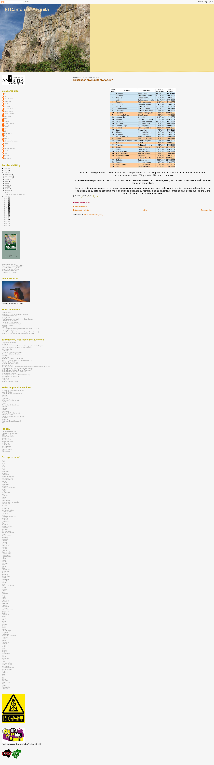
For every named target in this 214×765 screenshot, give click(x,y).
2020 (6, 202)
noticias (4, 619)
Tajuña (4, 679)
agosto (7, 179)
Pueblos (4, 647)
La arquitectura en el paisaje (11, 324)
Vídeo (4, 685)
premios (4, 643)
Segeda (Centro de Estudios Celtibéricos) (16, 375)
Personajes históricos (9, 635)
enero (7, 192)
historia (4, 577)
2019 (6, 204)
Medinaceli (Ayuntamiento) (11, 413)
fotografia (5, 563)
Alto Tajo (4, 481)
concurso (5, 529)
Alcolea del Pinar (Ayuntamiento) (13, 390)
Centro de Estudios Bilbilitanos (12, 352)
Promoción (5, 645)
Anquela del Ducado (8, 487)
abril (6, 187)
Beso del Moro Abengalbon (11, 502)
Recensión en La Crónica (10, 269)
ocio (3, 623)
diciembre (8, 174)
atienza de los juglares (11, 141)
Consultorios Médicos (9, 330)
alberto (6, 138)
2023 (6, 196)
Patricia (6, 121)
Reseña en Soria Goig (9, 271)
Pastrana (5, 418)
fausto (6, 143)
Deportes (5, 537)
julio (6, 181)
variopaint (7, 158)
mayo (7, 185)
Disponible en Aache (9, 264)
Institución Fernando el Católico (12, 359)
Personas (99, 197)
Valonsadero (6, 451)
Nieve (4, 616)
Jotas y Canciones (8, 586)
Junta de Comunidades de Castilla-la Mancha (17, 360)
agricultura (5, 475)
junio (6, 183)
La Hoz (4, 587)
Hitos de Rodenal (7, 325)
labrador (4, 589)
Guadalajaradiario (8, 436)
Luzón (4, 410)
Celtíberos (5, 521)
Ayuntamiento (6, 500)
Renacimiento (6, 653)
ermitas (4, 547)
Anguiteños (5, 484)
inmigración (6, 579)
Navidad (4, 613)
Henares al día (7, 440)
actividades (5, 471)
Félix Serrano (8, 99)
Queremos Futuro (7, 365)
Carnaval (5, 513)
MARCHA (5, 603)
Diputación (5, 539)
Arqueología (6, 492)
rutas (3, 661)
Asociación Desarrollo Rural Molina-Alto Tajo (17, 347)
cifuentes (5, 524)
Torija (3, 422)
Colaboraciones (7, 526)
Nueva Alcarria (7, 446)
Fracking (4, 566)
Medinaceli (5, 411)
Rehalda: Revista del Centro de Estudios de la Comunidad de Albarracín (26, 367)
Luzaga (4, 408)
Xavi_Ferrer (8, 133)
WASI (6, 131)
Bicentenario (6, 503)
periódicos (5, 634)
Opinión (4, 627)
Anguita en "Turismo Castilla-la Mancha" (15, 314)
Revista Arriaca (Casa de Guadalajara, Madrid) (17, 368)
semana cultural (7, 663)
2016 (6, 210)
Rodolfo (6, 126)
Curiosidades (6, 536)
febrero (7, 190)
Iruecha (4, 406)
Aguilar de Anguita (8, 476)
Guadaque (5, 438)
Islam (3, 584)
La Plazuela (6, 444)
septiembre (8, 178)
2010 (6, 222)
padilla (4, 629)
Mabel (6, 118)
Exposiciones (6, 557)
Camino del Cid (7, 349)
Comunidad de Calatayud (10, 405)
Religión (4, 651)
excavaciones (6, 553)
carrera (4, 515)
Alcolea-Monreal (7, 479)
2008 (6, 225)
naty (5, 153)
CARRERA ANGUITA (9, 516)
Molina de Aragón (7, 414)
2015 (6, 212)
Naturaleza (5, 611)
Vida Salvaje (6, 684)
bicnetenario (6, 508)
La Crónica (5, 443)
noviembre (8, 176)
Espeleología (6, 552)
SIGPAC (4, 327)
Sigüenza (5, 419)
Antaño (86, 197)
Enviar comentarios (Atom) (93, 214)
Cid (3, 523)
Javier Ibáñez (8, 111)
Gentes (4, 573)
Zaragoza (5, 689)
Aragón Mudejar (7, 344)
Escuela (4, 549)
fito (5, 146)
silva (3, 674)
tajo (3, 677)
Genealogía (92, 197)
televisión (5, 680)
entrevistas (5, 545)
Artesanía (5, 495)
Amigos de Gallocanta (9, 342)
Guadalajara (6, 576)
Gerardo (7, 106)
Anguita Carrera (7, 312)
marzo (7, 188)
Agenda (4, 473)
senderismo (6, 666)
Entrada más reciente (81, 210)
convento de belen (8, 532)
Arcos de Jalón (7, 392)
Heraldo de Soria (7, 441)
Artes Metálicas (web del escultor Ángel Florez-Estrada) (20, 332)
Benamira (5, 397)
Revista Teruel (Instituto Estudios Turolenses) (17, 370)
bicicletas (5, 507)
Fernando (7, 101)
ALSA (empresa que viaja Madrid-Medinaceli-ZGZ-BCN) (20, 328)
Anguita (81, 197)
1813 (3, 460)
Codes (4, 403)
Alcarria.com (6, 317)
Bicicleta (4, 505)
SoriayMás (5, 379)
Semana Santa (7, 664)
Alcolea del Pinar (7, 478)
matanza (4, 605)
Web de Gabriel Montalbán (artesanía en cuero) (18, 333)
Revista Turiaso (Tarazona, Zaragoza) (14, 371)
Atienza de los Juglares (9, 320)
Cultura (4, 534)
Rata (3, 648)
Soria (3, 676)
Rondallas (5, 658)
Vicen (6, 128)
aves (3, 499)
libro (3, 592)
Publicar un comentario (80, 206)
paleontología (6, 631)
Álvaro (6, 136)
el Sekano (5, 355)
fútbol (3, 568)
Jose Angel (8, 116)
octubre (4, 624)
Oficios (4, 626)
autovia (4, 497)
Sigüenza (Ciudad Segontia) (11, 421)
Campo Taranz (7, 512)
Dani (5, 96)
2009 (6, 224)
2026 (6, 168)
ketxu (6, 151)
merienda (5, 608)
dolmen (4, 540)
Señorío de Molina (8, 668)
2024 (6, 172)
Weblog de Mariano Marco (10, 381)
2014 (6, 214)
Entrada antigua (206, 210)
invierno (4, 582)
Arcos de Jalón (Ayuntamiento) (12, 393)
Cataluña (5, 518)
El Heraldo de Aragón (9, 432)
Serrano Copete (7, 669)
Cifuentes (5, 398)
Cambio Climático (8, 510)
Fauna (4, 558)
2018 (6, 206)
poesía (4, 639)
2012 (6, 218)
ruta (3, 660)
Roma (4, 656)
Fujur (6, 104)
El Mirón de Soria (7, 435)
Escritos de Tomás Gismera (11, 322)
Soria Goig (5, 378)
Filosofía (4, 561)
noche (4, 618)
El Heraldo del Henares (9, 433)
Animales (5, 486)
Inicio (145, 210)
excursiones (6, 555)
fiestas (4, 560)
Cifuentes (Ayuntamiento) (10, 400)
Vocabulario (6, 687)
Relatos (4, 650)
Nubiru (4, 621)
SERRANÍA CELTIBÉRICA (10, 376)
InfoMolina (5, 357)
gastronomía (6, 569)
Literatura (5, 594)
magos (4, 598)
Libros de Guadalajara (9, 316)
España (4, 550)
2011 (6, 220)
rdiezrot (6, 156)
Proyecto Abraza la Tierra (10, 363)
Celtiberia (5, 350)
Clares (4, 401)
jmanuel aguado (9, 148)
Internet (4, 581)
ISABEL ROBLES (10, 109)
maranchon (5, 600)
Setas (3, 671)
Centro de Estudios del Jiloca (11, 354)
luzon (3, 595)
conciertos (5, 528)
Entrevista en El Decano (10, 272)
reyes (3, 655)
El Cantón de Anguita (27, 9)
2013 (6, 216)
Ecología (5, 542)
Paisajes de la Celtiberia (10, 362)
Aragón (4, 491)
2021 (6, 200)
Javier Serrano (9, 113)
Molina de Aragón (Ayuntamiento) (13, 416)
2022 (6, 198)
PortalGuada (6, 448)
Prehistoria (5, 642)
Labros (4, 590)
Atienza (4, 395)
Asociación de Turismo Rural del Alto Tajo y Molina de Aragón (22, 346)
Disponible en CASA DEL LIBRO (13, 266)
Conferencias (6, 531)
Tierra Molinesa (7, 449)
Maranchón (5, 602)
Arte (3, 494)
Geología (5, 574)
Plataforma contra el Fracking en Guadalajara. (17, 319)
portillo (4, 640)
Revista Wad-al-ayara (9, 373)
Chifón (6, 94)
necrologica (6, 614)
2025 (6, 170)
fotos (3, 565)
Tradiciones (6, 682)
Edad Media (6, 544)
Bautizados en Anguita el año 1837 (93, 79)
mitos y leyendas (7, 610)
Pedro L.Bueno (9, 123)
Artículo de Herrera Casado (11, 267)
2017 (6, 208)
